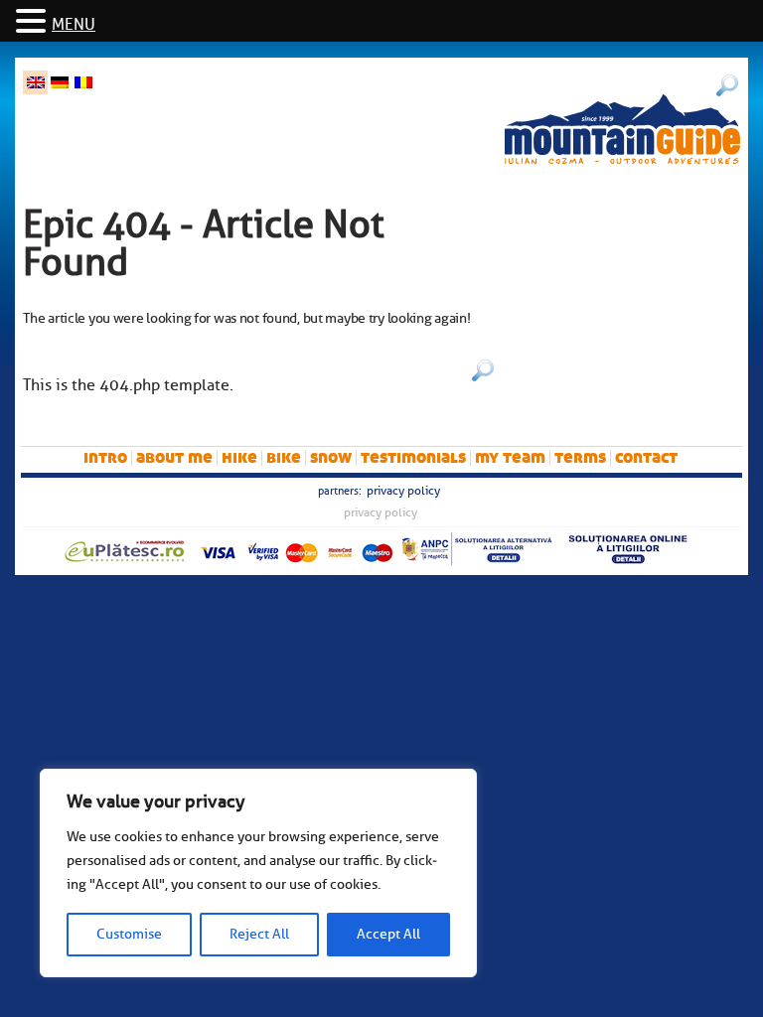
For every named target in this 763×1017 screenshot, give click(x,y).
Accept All (388, 934)
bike (283, 457)
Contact (646, 457)
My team (510, 457)
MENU (73, 25)
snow (331, 457)
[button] (34, 22)
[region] (258, 873)
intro (105, 457)
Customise (129, 934)
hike (239, 457)
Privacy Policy (403, 491)
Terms (580, 457)
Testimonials (413, 457)
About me (174, 457)
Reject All (259, 934)
